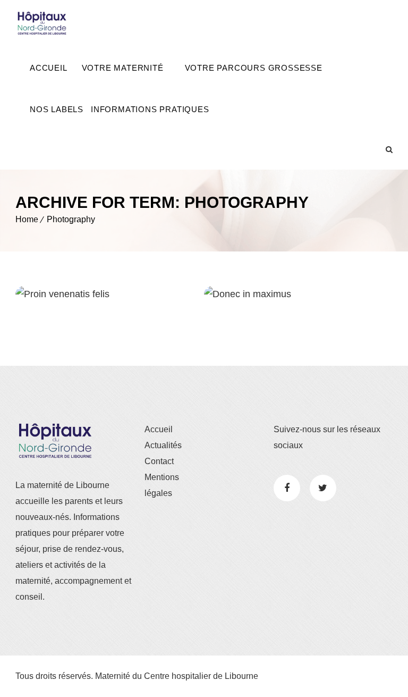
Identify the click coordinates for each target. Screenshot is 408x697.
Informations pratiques (150, 109)
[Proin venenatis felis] (32, 295)
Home (26, 219)
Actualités (163, 445)
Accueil (48, 67)
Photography (71, 219)
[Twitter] (323, 488)
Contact (159, 461)
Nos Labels (56, 109)
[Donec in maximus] (220, 295)
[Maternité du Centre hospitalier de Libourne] (42, 23)
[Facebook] (287, 488)
